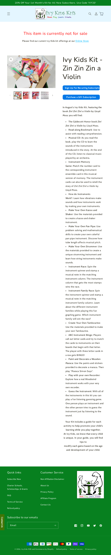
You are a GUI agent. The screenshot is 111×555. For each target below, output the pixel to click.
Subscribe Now (14, 479)
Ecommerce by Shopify (44, 549)
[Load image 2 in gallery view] (26, 95)
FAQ (9, 495)
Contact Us (45, 504)
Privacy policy (90, 549)
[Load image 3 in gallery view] (35, 95)
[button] (8, 14)
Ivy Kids (24, 549)
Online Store (82, 41)
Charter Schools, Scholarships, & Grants (17, 487)
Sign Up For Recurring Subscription (82, 87)
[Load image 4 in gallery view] (44, 95)
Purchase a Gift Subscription (81, 97)
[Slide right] (53, 95)
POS (30, 549)
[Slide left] (10, 95)
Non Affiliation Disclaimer (52, 479)
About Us (44, 485)
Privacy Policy (47, 492)
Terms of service (76, 549)
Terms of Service (15, 502)
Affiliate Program (48, 498)
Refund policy (13, 508)
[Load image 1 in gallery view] (17, 95)
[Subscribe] (55, 525)
